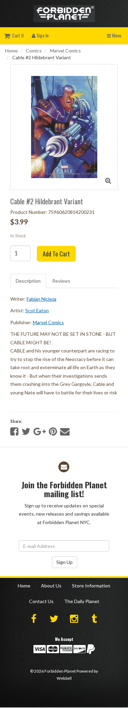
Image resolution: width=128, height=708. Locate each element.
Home (11, 50)
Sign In (41, 35)
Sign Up (64, 562)
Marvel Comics (65, 50)
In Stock (18, 235)
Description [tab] (28, 281)
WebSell (64, 678)
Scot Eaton (37, 310)
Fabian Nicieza (41, 299)
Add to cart (56, 253)
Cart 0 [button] (17, 35)
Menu (116, 35)
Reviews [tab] (61, 281)
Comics (34, 50)
